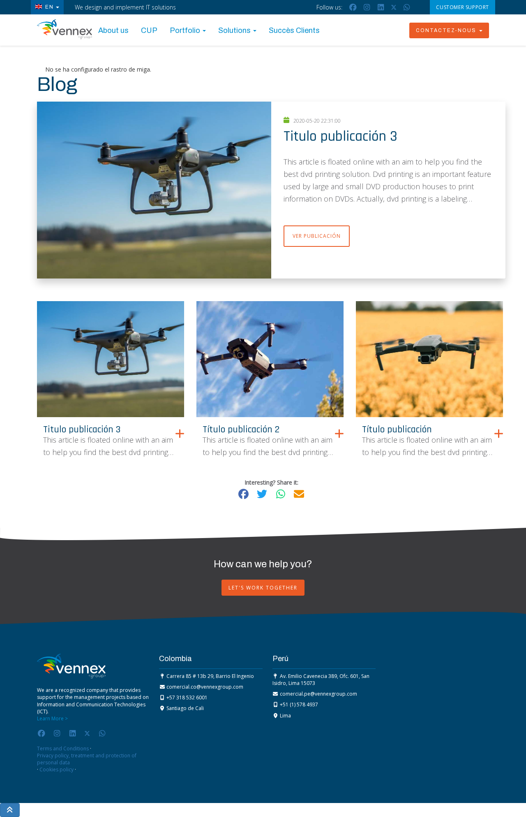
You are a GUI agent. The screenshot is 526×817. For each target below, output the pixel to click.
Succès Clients (294, 30)
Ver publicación (317, 235)
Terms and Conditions (63, 748)
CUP (149, 30)
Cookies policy (56, 769)
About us (113, 30)
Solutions (235, 30)
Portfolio (186, 30)
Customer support (462, 7)
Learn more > (52, 718)
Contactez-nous (447, 30)
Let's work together (263, 587)
